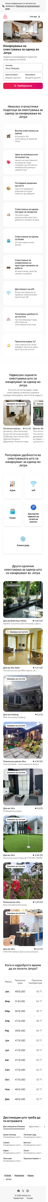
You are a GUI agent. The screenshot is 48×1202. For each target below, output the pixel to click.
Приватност (18, 1198)
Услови (30, 1198)
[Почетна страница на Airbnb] (5, 16)
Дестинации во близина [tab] (14, 1126)
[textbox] (13, 77)
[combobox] (23, 68)
